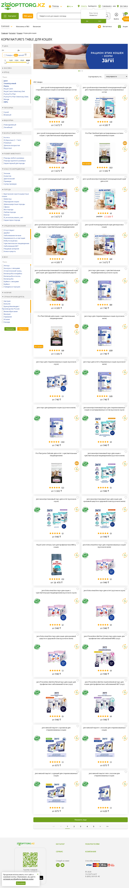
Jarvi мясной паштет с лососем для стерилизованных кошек (104, 728)
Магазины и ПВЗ (22, 26)
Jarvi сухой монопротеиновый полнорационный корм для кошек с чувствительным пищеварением (56, 225)
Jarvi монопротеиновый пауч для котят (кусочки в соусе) (56, 500)
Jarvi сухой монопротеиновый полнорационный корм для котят (104, 180)
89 (111, 304)
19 (63, 167)
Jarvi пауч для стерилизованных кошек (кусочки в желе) (104, 317)
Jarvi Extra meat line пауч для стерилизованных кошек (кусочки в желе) (104, 546)
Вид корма (8, 120)
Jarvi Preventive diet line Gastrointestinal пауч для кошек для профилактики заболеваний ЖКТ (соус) (104, 683)
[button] (78, 70)
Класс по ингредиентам (14, 169)
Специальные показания (15, 226)
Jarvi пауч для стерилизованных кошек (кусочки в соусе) (56, 363)
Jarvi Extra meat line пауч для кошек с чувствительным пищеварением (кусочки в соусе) (56, 591)
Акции (125, 26)
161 (110, 167)
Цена (6, 46)
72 (63, 579)
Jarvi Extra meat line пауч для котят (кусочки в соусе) (104, 590)
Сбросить (23, 329)
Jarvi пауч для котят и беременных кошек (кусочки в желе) (104, 363)
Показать (10, 329)
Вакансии (37, 26)
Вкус (6, 257)
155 (62, 442)
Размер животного (12, 153)
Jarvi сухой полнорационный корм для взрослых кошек (104, 225)
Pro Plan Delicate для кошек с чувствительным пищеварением (56, 317)
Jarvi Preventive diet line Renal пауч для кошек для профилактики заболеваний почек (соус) (56, 683)
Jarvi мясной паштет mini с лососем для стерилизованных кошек (104, 774)
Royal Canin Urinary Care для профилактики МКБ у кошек (56, 546)
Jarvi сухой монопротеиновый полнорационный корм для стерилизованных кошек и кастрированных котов (104, 89)
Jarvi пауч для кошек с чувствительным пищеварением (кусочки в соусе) (104, 271)
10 (111, 122)
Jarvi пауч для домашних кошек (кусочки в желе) (56, 407)
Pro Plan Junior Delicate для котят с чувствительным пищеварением (56, 454)
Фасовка (8, 68)
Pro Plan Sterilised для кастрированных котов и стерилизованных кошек (104, 134)
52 (63, 487)
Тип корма (8, 108)
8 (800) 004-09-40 (92, 876)
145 (110, 396)
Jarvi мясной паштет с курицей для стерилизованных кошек (56, 774)
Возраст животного (13, 133)
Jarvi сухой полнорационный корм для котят (56, 179)
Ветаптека (107, 26)
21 (63, 213)
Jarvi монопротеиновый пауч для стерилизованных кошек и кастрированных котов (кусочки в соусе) (104, 408)
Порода (7, 189)
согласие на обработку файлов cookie (18, 879)
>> (107, 826)
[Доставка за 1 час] (76, 97)
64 (63, 350)
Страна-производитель (14, 297)
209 (110, 350)
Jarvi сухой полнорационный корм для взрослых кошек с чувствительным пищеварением (56, 134)
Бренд (6, 72)
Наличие (7, 292)
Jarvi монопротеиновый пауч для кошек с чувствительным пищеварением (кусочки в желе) (104, 454)
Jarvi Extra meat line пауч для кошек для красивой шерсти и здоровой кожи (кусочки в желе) (56, 637)
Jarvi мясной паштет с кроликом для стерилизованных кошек (56, 728)
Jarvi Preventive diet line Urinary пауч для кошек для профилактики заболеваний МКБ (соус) (104, 637)
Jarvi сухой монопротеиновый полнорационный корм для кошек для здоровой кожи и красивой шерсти (56, 271)
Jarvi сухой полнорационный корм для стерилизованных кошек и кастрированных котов (56, 88)
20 (63, 122)
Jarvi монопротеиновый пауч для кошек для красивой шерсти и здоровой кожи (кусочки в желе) (104, 500)
